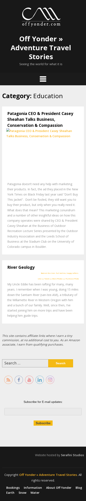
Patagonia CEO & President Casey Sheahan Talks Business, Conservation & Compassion (40, 119)
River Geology (21, 267)
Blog (79, 487)
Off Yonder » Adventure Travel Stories (41, 47)
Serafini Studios (72, 455)
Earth (10, 492)
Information (33, 487)
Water (34, 492)
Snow (22, 492)
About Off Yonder (58, 487)
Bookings (13, 487)
